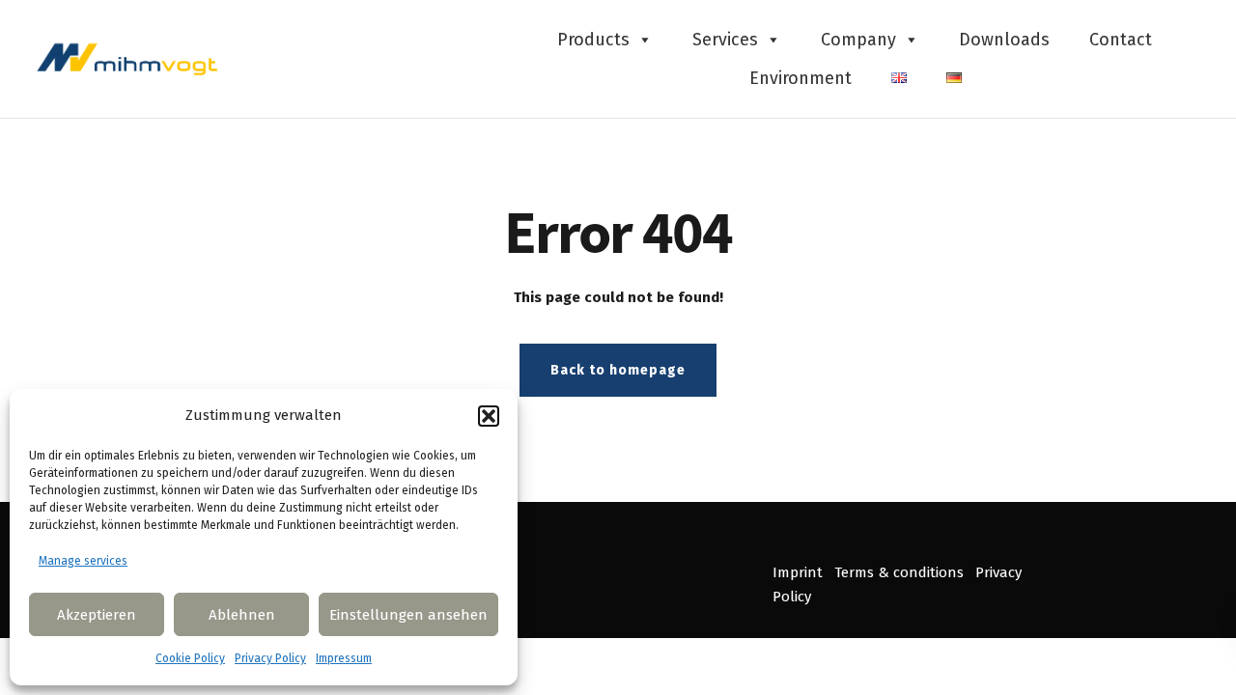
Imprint (797, 572)
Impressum (344, 658)
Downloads (1004, 39)
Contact (1120, 39)
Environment (800, 78)
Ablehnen (242, 615)
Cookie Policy (190, 658)
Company (858, 39)
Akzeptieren (96, 615)
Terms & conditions (899, 572)
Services (725, 39)
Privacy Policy (270, 658)
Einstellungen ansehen (408, 615)
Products (593, 39)
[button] (488, 416)
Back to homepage (618, 370)
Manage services (83, 561)
